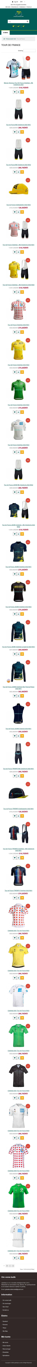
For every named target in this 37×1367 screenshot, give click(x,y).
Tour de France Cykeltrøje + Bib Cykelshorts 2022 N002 (18, 285)
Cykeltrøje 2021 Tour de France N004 (18, 1051)
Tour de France (21, 39)
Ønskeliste (6, 1352)
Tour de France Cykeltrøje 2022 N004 (18, 445)
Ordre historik (6, 1346)
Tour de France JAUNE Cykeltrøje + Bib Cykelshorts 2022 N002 (18, 526)
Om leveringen (7, 1303)
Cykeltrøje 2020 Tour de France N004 (18, 1211)
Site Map (5, 1331)
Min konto (8, 6)
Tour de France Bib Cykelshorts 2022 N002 (18, 165)
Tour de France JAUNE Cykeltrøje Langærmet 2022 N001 (18, 647)
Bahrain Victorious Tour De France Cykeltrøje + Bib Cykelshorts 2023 (18, 84)
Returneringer (7, 1349)
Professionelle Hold (11, 39)
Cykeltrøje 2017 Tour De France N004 (18, 1251)
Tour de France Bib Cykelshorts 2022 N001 (18, 125)
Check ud (29, 6)
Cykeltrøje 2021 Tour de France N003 (18, 1011)
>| (12, 1265)
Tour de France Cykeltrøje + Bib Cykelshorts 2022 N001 (18, 245)
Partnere (5, 1324)
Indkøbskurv (23, 6)
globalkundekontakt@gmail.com (14, 1289)
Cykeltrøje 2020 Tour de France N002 (18, 1131)
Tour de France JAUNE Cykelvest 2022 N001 (18, 729)
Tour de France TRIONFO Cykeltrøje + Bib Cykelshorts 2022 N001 (18, 849)
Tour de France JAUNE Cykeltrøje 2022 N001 (18, 567)
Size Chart (6, 1307)
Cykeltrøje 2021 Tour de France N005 (18, 1091)
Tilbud (4, 1328)
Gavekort (5, 1321)
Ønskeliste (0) (15, 6)
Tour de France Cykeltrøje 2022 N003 (18, 405)
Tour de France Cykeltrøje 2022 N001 (18, 325)
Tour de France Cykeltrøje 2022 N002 (18, 365)
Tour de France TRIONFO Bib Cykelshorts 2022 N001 (18, 769)
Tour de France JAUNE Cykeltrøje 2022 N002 (18, 607)
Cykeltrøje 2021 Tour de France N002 (18, 970)
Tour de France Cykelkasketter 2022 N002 (18, 205)
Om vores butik (7, 1300)
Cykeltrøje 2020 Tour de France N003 (18, 1171)
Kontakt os (6, 1310)
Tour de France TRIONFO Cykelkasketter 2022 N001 (18, 809)
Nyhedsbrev (6, 1355)
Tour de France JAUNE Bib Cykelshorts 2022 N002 (18, 485)
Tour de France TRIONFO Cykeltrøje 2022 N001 (18, 890)
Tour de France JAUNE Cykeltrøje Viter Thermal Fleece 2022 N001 (18, 688)
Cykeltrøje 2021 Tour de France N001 (18, 930)
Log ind (16, 2)
